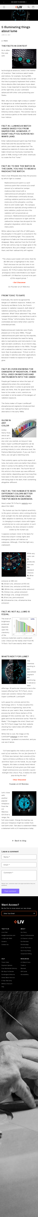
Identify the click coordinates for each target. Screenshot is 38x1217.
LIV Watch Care (25, 962)
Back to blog (20, 841)
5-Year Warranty (7, 980)
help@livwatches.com (8, 935)
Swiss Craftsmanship (27, 935)
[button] (4, 7)
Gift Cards (24, 971)
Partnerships (25, 944)
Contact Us (5, 944)
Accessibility (25, 974)
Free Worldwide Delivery (9, 968)
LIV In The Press (26, 947)
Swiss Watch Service (8, 977)
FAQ (3, 986)
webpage (13, 737)
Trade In (23, 965)
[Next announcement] (34, 2)
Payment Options (7, 965)
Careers (4, 941)
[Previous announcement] (4, 2)
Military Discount (7, 983)
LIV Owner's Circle (27, 938)
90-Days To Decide (8, 971)
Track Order (5, 962)
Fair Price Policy (26, 950)
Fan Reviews (25, 941)
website (25, 503)
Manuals (23, 968)
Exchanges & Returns (8, 974)
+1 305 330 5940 (7, 938)
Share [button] (6, 41)
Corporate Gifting (26, 953)
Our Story (24, 932)
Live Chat (4, 932)
